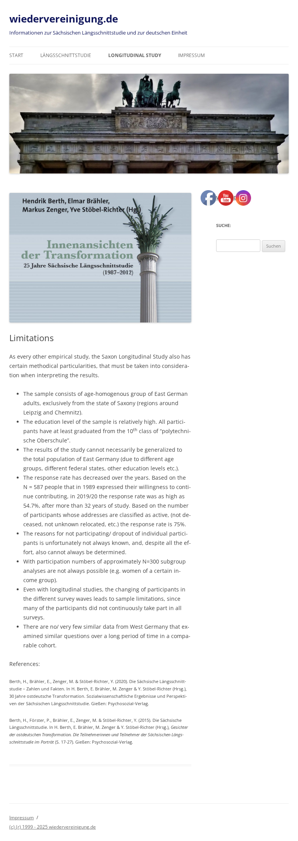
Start (16, 55)
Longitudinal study (134, 55)
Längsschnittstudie (65, 55)
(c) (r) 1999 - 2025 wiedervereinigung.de (52, 827)
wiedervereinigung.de (63, 19)
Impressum (191, 55)
